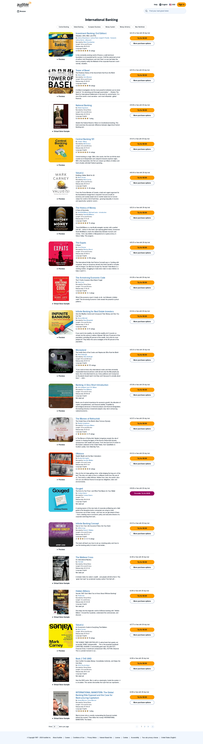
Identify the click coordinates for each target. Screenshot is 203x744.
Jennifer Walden (88, 460)
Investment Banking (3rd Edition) (91, 33)
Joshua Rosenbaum (84, 38)
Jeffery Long (81, 528)
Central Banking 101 (85, 139)
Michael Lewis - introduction (97, 212)
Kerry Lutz (81, 282)
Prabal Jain (81, 596)
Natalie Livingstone (83, 423)
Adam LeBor (81, 75)
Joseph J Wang (82, 141)
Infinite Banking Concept (87, 523)
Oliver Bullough (82, 354)
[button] (64, 27)
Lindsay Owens (82, 493)
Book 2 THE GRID (83, 658)
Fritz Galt (80, 562)
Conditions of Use (78, 738)
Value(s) (80, 173)
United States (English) (168, 738)
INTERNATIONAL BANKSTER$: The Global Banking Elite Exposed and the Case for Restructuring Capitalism (95, 695)
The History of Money (86, 208)
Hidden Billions (83, 591)
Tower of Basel (83, 70)
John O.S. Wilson (92, 387)
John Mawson (87, 77)
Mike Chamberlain (89, 42)
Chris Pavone (82, 247)
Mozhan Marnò (88, 249)
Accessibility (135, 738)
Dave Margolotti (88, 320)
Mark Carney (82, 177)
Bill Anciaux (87, 144)
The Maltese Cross (84, 557)
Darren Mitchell (82, 318)
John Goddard (82, 387)
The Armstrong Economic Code (90, 278)
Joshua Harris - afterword (83, 40)
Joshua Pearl (94, 38)
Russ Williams (87, 389)
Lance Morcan (91, 700)
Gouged (79, 488)
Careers (67, 738)
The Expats (81, 243)
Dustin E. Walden (88, 530)
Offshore (80, 453)
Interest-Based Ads (106, 738)
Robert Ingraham (83, 108)
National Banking (84, 105)
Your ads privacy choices (150, 738)
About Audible (57, 738)
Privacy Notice (92, 738)
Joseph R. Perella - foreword (107, 38)
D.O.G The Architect (84, 665)
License (117, 738)
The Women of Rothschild (88, 419)
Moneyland (81, 350)
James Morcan (82, 700)
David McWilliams (83, 212)
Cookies (125, 738)
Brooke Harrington (83, 458)
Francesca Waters (88, 425)
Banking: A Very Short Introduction (92, 385)
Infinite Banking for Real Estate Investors (95, 311)
